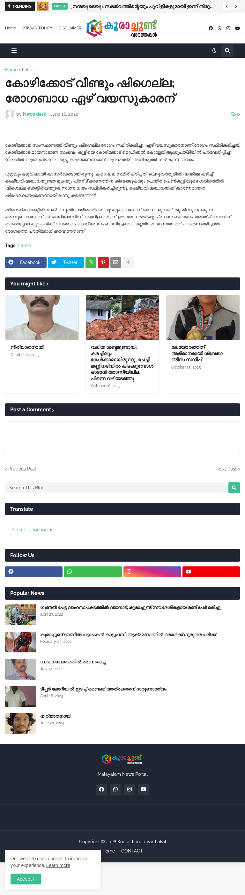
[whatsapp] (219, 28)
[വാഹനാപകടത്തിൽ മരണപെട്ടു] (20, 669)
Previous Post (22, 468)
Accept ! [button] (25, 879)
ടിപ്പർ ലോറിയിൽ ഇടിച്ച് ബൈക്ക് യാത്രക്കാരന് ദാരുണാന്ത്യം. (103, 688)
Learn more (58, 865)
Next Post (226, 468)
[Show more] (128, 262)
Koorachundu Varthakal (141, 841)
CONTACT (96, 28)
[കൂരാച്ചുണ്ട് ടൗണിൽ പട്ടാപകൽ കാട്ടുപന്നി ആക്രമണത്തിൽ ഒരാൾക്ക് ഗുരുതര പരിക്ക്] (20, 642)
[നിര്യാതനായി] (42, 317)
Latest (28, 69)
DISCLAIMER (70, 28)
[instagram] (228, 28)
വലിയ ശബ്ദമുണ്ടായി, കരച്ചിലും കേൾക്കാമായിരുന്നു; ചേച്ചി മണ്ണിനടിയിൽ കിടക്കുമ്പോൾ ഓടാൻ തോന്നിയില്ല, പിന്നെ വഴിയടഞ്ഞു (122, 362)
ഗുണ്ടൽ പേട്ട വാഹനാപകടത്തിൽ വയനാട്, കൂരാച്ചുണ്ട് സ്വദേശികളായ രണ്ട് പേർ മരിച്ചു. (130, 607)
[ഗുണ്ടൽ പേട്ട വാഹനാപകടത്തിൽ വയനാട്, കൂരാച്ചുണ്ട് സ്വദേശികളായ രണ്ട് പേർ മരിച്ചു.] (20, 614)
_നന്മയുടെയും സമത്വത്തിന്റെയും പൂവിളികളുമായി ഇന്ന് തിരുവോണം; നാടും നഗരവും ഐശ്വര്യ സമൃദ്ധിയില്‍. (145, 6)
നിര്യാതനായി (27, 347)
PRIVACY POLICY (37, 28)
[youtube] (237, 28)
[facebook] (211, 28)
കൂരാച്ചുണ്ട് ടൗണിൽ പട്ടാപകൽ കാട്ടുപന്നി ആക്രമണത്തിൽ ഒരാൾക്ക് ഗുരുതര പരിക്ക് (128, 634)
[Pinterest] (103, 262)
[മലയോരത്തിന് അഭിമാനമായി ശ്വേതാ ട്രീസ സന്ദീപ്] (203, 317)
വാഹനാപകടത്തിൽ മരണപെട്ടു (73, 661)
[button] (227, 7)
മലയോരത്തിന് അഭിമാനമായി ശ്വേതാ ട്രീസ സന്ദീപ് (197, 353)
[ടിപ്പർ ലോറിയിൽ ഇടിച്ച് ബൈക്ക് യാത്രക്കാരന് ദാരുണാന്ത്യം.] (20, 696)
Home (10, 28)
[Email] (115, 262)
